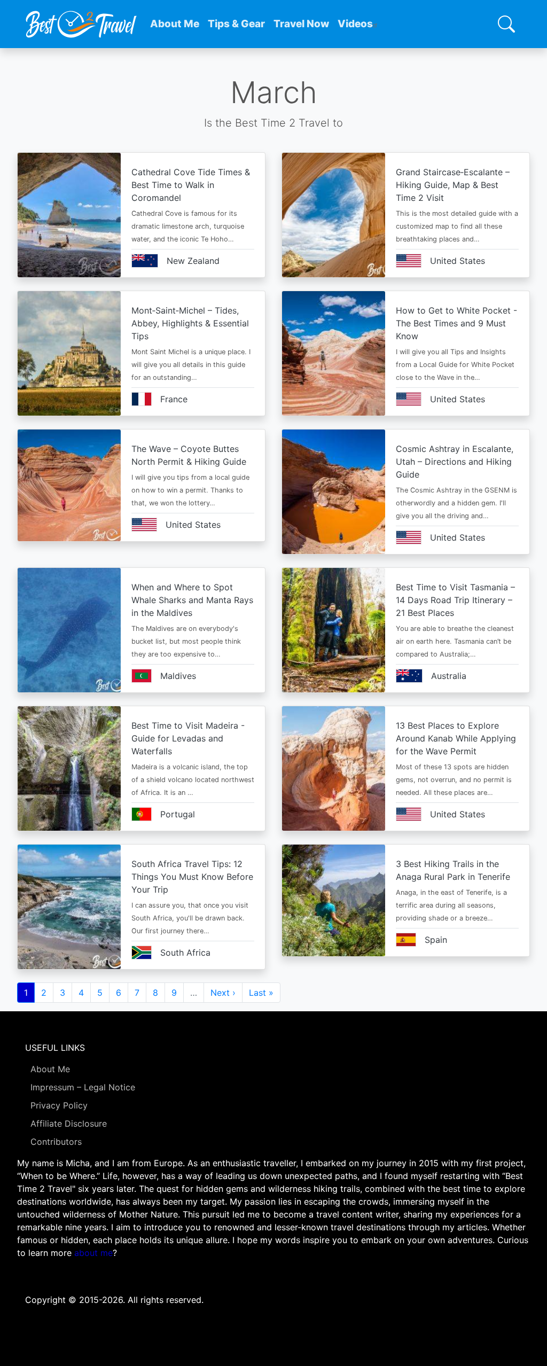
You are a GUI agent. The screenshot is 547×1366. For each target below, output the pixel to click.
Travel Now (301, 24)
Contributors (56, 1141)
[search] (506, 24)
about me (93, 1252)
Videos (355, 24)
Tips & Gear (236, 24)
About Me (174, 24)
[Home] (81, 24)
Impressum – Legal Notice (82, 1087)
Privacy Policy (59, 1105)
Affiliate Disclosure (68, 1123)
